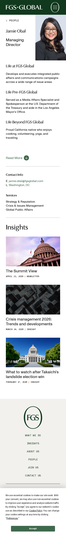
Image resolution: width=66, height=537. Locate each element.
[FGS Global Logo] (24, 7)
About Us (33, 451)
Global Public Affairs (19, 209)
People (33, 459)
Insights (33, 443)
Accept (33, 528)
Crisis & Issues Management (25, 205)
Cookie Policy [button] (35, 510)
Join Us (33, 467)
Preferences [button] (12, 518)
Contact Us (33, 475)
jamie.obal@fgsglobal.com (26, 181)
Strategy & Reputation (20, 201)
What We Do (33, 435)
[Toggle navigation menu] (55, 7)
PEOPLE (14, 20)
